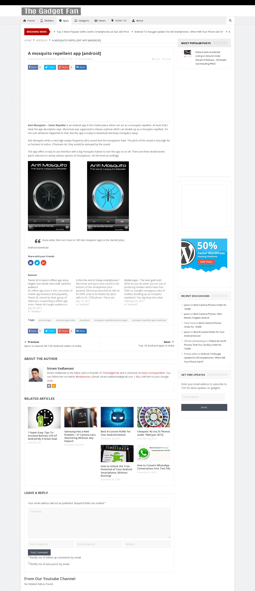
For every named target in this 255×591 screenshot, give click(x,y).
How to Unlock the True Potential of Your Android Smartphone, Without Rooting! (116, 471)
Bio (138, 376)
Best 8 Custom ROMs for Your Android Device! (116, 433)
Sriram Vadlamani (47, 58)
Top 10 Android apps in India (156, 345)
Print (157, 59)
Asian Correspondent (153, 372)
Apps (66, 20)
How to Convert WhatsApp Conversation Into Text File (153, 467)
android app (45, 320)
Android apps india (65, 320)
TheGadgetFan (111, 372)
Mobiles (49, 20)
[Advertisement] (99, 97)
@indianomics (83, 376)
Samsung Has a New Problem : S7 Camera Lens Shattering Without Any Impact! (80, 436)
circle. (50, 380)
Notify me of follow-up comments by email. (55, 557)
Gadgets (84, 20)
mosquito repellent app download (149, 320)
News (102, 20)
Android (82, 58)
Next (167, 342)
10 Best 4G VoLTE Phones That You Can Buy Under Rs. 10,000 (205, 344)
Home (31, 20)
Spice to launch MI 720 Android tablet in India (52, 346)
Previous (33, 342)
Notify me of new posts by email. (50, 564)
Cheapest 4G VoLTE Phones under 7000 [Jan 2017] (153, 433)
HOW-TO (121, 20)
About (139, 20)
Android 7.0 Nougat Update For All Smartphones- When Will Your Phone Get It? (159, 31)
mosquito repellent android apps (110, 320)
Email (168, 59)
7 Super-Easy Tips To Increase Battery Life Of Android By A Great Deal (42, 435)
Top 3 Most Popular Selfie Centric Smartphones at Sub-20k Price (73, 31)
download (85, 320)
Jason (187, 304)
